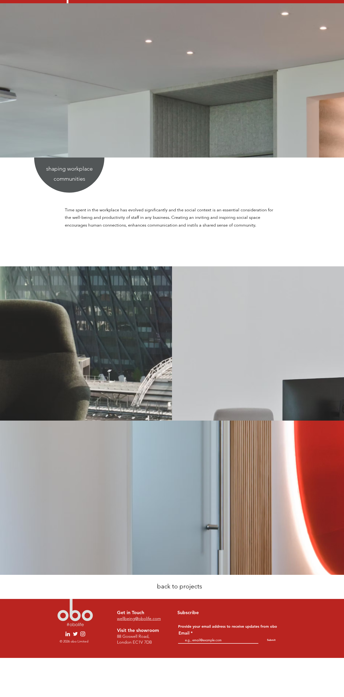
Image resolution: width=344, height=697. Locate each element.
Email (184, 633)
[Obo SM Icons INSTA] (83, 634)
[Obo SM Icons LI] (68, 634)
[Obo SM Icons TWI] (75, 634)
